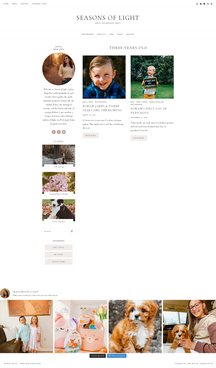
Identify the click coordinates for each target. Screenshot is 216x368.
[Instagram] (197, 3)
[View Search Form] (211, 4)
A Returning (59, 167)
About (15, 4)
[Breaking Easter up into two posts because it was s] (81, 326)
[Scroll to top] (212, 361)
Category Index (39, 4)
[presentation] (104, 77)
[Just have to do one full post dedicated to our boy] (135, 326)
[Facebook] (204, 3)
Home (6, 4)
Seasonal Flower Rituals (59, 194)
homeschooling (156, 102)
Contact (25, 4)
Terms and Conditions (30, 363)
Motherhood (88, 34)
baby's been (88, 102)
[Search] (71, 231)
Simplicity (101, 34)
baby (133, 102)
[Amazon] (208, 3)
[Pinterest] (200, 3)
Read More (92, 136)
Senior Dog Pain (58, 221)
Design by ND (206, 363)
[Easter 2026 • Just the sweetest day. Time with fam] (26, 326)
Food (111, 34)
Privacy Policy (11, 363)
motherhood (101, 102)
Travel (120, 34)
